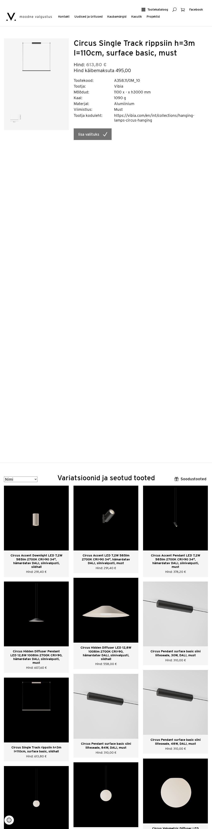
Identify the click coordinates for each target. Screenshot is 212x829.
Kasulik (136, 16)
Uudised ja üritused (88, 16)
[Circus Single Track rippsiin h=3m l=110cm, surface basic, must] (36, 70)
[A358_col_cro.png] (16, 118)
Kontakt (64, 16)
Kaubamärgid (116, 16)
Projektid (153, 16)
